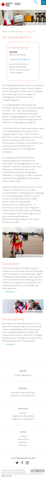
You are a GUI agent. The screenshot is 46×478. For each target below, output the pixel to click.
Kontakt (23, 436)
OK (38, 471)
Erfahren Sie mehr (6, 476)
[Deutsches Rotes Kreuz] (7, 5)
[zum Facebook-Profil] (17, 462)
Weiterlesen (10, 292)
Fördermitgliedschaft (23, 375)
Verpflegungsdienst (30, 32)
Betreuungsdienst (13, 319)
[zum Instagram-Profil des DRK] (27, 462)
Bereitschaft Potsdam (17, 32)
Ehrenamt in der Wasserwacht (23, 395)
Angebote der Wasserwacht (23, 419)
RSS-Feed (23, 445)
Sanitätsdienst (10, 263)
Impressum (23, 442)
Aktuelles (23, 413)
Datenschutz (23, 439)
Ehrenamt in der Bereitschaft (23, 392)
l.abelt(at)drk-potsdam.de (19, 59)
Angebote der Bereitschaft (23, 416)
